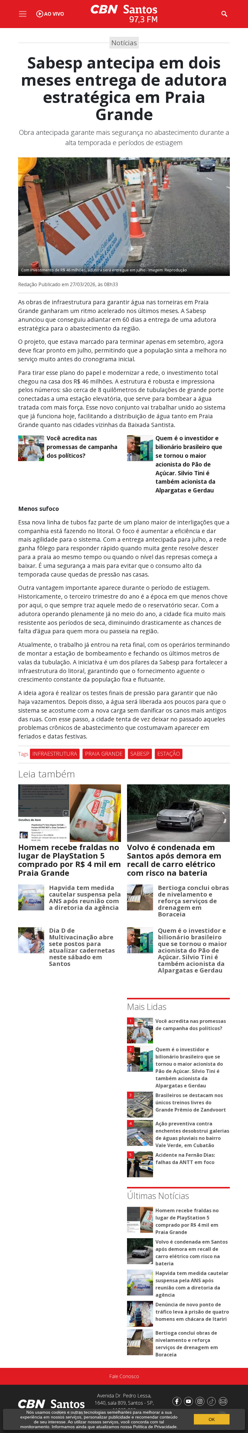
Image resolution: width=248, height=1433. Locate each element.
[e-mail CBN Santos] (224, 1400)
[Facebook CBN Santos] (178, 1400)
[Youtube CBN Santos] (189, 1400)
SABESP (139, 753)
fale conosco (124, 1376)
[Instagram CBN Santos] (201, 1400)
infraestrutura (54, 753)
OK (212, 1419)
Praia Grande (103, 753)
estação (168, 753)
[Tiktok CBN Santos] (212, 1400)
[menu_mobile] (22, 13)
